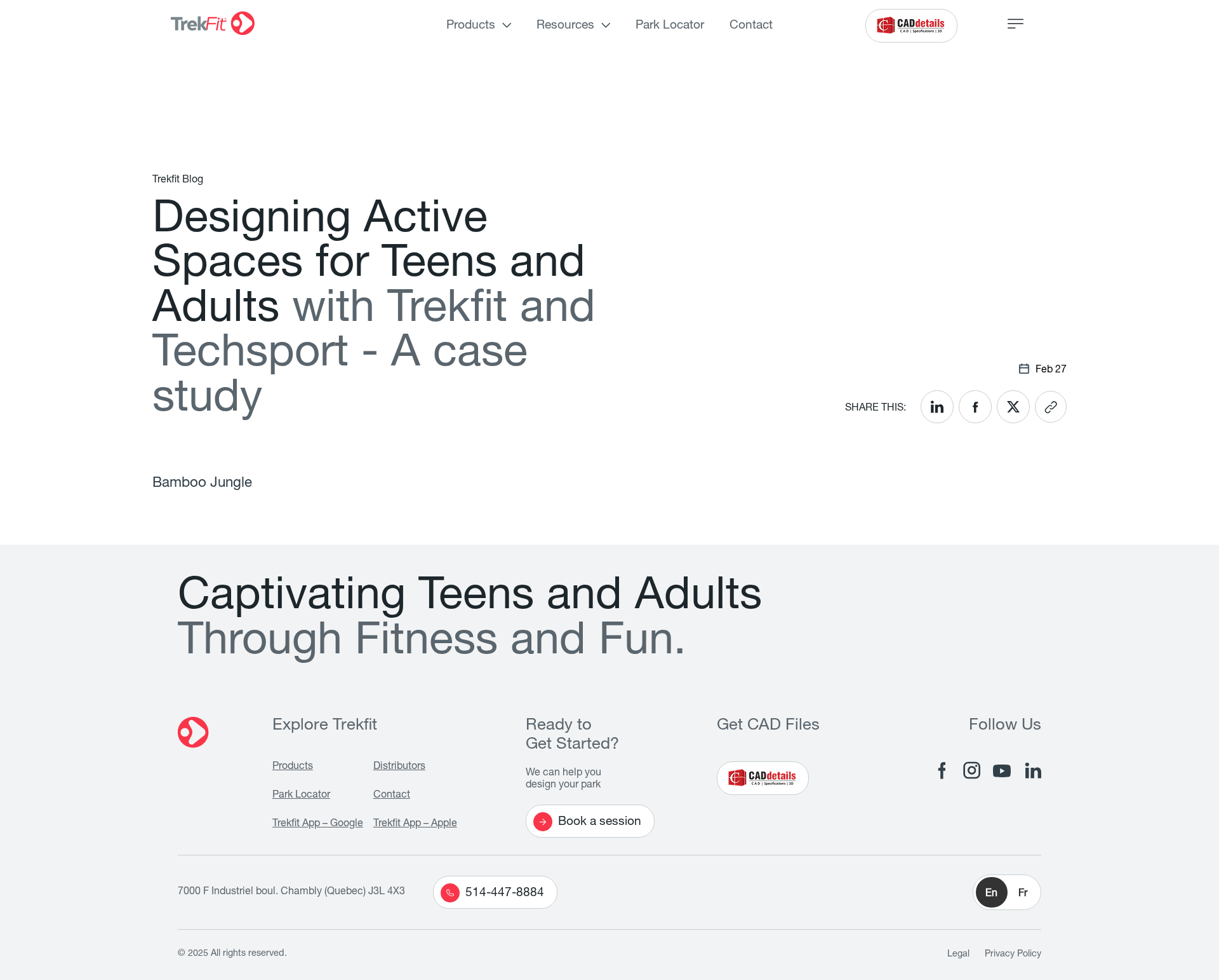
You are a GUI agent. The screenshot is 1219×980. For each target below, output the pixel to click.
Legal (958, 954)
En (991, 894)
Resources (565, 26)
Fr (1022, 894)
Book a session (599, 822)
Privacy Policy (1013, 954)
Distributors (399, 767)
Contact (751, 26)
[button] (1007, 892)
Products (470, 26)
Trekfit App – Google (317, 824)
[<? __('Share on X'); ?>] (1013, 406)
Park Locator (670, 26)
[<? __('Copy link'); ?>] (1051, 407)
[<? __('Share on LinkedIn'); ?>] (937, 406)
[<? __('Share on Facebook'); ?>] (975, 406)
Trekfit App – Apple (415, 824)
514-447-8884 (504, 893)
